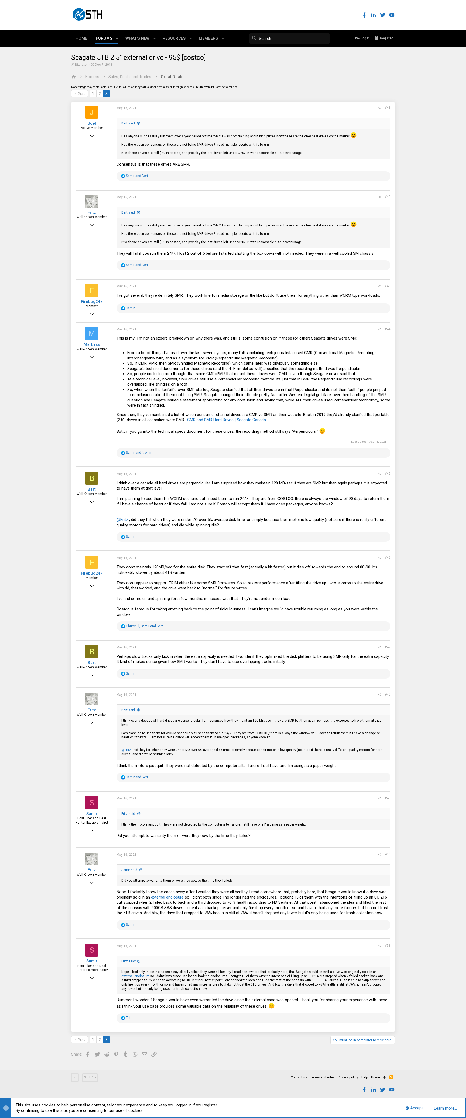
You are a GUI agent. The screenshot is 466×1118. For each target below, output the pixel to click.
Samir (91, 813)
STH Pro (90, 1077)
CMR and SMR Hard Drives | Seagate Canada (226, 419)
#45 (387, 474)
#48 (387, 694)
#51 (387, 946)
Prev (81, 94)
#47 (387, 647)
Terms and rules (322, 1077)
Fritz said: (128, 814)
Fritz (92, 212)
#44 (387, 329)
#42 (387, 197)
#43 (387, 286)
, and (144, 626)
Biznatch (81, 65)
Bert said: (128, 123)
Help (364, 1077)
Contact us (299, 1077)
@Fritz (122, 519)
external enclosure (167, 897)
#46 (387, 558)
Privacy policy (348, 1077)
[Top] (385, 1077)
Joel (92, 123)
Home (375, 1077)
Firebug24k (91, 301)
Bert (92, 489)
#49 (387, 798)
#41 (387, 108)
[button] (117, 38)
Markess (92, 344)
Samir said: (129, 870)
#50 (387, 854)
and (137, 176)
